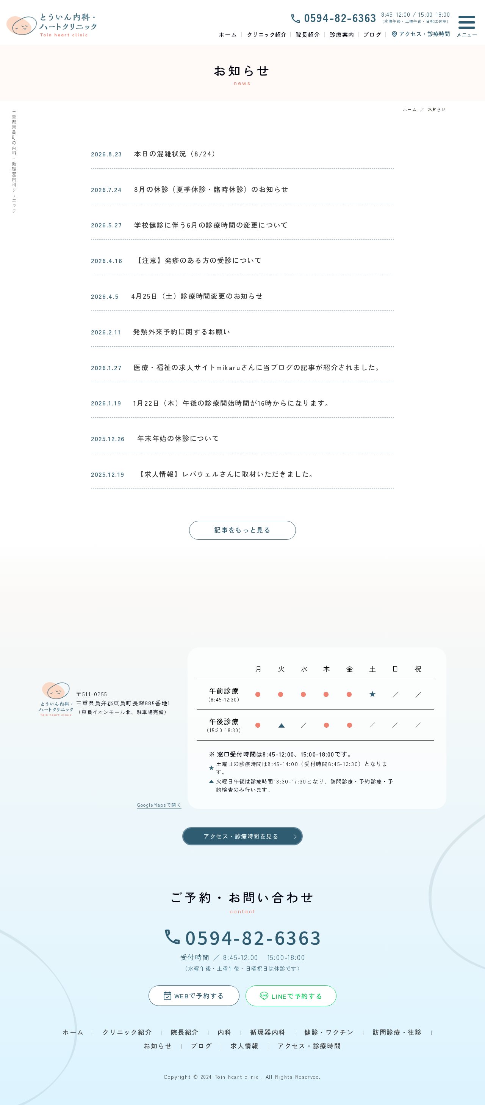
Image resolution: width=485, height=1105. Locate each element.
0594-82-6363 (253, 937)
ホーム (410, 109)
